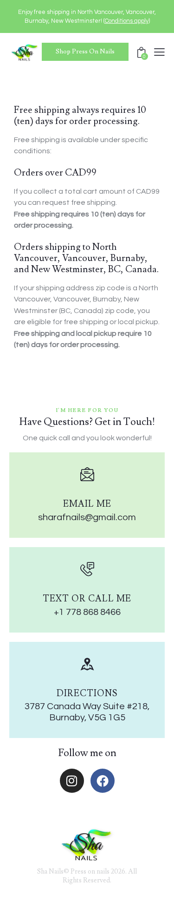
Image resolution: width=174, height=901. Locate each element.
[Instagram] (72, 781)
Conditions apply (126, 21)
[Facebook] (102, 781)
